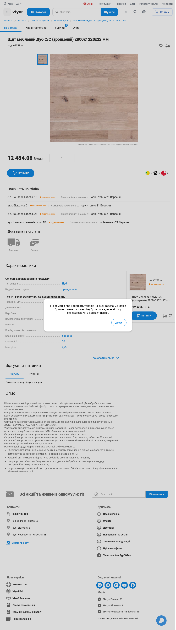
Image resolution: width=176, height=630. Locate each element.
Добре (119, 322)
